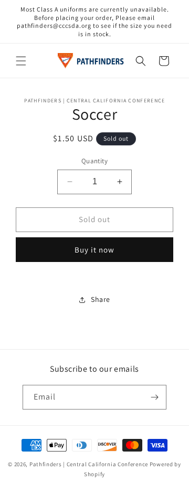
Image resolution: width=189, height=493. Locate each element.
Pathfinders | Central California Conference (88, 464)
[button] (21, 60)
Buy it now (94, 250)
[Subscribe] (154, 397)
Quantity (94, 160)
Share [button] (100, 299)
